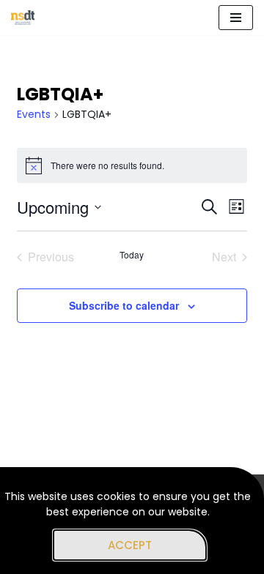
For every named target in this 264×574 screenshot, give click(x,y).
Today (132, 255)
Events (34, 115)
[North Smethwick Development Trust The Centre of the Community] (22, 17)
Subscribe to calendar (124, 305)
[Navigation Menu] (236, 17)
